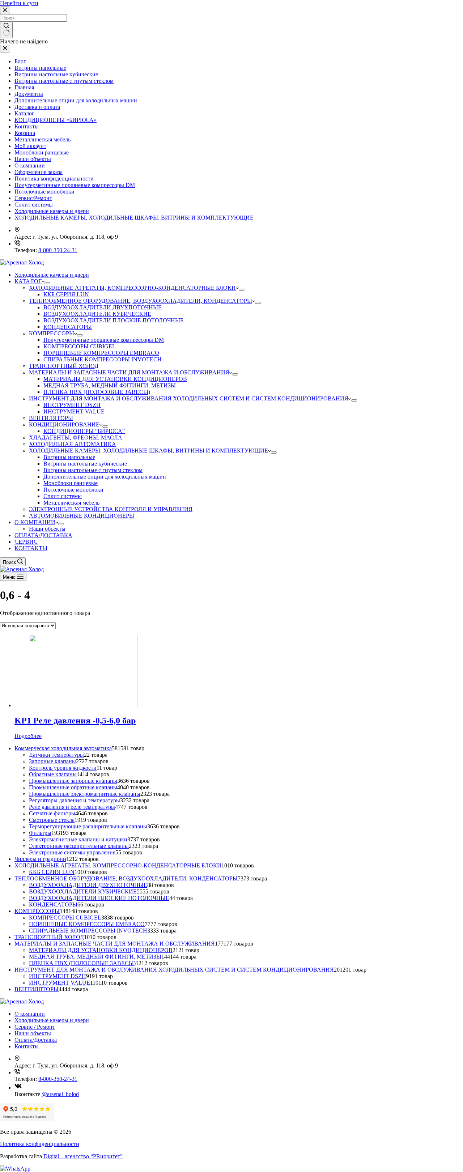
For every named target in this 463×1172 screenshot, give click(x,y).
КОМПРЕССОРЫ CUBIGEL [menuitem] (79, 346)
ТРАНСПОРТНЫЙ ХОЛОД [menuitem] (63, 366)
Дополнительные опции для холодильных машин (75, 100)
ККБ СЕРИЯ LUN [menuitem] (66, 294)
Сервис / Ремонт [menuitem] (34, 1027)
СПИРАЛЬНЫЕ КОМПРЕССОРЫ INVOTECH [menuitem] (102, 359)
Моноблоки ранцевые (41, 152)
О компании (29, 165)
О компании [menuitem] (29, 1014)
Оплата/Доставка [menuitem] (35, 1040)
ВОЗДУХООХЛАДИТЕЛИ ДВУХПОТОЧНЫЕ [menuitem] (102, 307)
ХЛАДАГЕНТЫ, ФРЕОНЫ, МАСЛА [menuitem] (75, 437)
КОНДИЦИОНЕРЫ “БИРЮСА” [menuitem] (84, 431)
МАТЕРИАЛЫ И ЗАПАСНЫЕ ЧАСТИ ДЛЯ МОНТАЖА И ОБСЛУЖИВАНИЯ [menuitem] (129, 372)
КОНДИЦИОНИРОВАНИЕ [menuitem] (64, 424)
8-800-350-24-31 (57, 250)
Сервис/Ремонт (33, 198)
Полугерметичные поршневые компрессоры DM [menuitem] (103, 340)
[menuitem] (47, 283)
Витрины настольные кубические (56, 74)
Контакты (26, 126)
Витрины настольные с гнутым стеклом (64, 81)
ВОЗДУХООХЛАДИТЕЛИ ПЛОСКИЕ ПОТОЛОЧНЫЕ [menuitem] (113, 320)
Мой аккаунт (30, 146)
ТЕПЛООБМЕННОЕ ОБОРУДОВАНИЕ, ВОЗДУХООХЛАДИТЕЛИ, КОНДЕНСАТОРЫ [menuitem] (140, 301)
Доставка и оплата (37, 107)
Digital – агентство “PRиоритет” (83, 1156)
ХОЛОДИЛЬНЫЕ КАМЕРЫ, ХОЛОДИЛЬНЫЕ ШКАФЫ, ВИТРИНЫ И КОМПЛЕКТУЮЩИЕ (134, 218)
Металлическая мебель (42, 139)
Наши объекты (32, 159)
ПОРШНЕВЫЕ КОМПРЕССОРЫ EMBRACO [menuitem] (101, 353)
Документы (28, 94)
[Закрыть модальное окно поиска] (5, 10)
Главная (24, 87)
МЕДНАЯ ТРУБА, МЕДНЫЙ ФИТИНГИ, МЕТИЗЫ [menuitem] (109, 385)
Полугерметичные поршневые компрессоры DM (74, 185)
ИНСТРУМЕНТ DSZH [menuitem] (72, 405)
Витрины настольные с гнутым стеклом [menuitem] (93, 470)
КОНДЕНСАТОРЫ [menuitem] (67, 327)
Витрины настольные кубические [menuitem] (85, 463)
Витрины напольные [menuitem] (69, 457)
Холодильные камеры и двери (51, 211)
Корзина (24, 133)
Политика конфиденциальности (54, 178)
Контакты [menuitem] (26, 1046)
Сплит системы (33, 204)
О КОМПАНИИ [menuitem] (34, 522)
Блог (20, 61)
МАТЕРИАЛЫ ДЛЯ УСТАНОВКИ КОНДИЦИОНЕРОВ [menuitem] (115, 379)
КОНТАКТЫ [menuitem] (30, 548)
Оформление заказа (38, 172)
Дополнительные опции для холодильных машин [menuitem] (104, 477)
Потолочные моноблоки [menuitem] (73, 490)
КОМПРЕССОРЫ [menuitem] (51, 333)
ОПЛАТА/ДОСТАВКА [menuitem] (43, 535)
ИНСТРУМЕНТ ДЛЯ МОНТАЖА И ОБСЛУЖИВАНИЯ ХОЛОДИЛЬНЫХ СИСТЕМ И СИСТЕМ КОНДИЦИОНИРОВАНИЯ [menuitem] (188, 398)
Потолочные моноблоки (44, 191)
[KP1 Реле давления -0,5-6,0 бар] (83, 705)
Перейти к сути (19, 3)
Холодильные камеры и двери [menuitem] (51, 275)
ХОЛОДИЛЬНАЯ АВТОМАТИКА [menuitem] (72, 444)
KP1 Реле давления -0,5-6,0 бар (75, 720)
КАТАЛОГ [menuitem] (28, 281)
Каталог (24, 113)
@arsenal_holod (60, 1094)
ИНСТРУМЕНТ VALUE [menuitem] (74, 411)
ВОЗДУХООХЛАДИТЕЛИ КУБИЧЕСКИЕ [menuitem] (97, 314)
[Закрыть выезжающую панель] (5, 48)
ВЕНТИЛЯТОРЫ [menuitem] (51, 418)
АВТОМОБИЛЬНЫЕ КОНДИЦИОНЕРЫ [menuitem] (81, 516)
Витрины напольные (40, 68)
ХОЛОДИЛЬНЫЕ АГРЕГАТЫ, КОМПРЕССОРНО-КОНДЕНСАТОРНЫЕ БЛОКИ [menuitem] (132, 288)
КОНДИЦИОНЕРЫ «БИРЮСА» (55, 120)
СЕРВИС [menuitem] (26, 542)
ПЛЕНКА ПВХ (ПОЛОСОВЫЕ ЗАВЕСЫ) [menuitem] (96, 392)
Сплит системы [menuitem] (62, 496)
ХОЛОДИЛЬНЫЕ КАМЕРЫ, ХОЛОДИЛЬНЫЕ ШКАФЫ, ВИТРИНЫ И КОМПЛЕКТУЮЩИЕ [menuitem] (148, 450)
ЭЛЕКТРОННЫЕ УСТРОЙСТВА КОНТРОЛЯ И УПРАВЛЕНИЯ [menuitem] (110, 509)
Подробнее (28, 736)
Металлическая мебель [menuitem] (71, 503)
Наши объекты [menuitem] (47, 529)
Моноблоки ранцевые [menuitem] (70, 483)
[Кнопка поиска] (6, 30)
